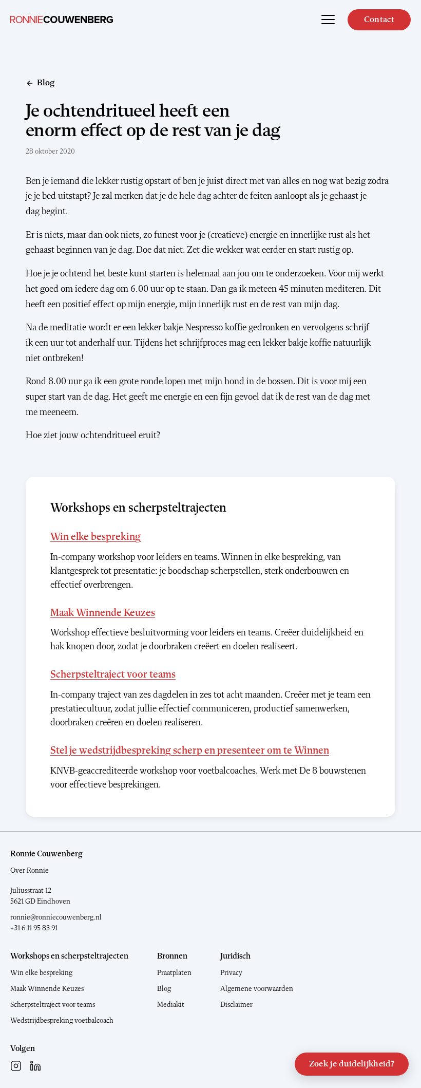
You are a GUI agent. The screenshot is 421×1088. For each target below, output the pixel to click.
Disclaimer (236, 1004)
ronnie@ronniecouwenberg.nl (56, 917)
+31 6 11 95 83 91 (34, 928)
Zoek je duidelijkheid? (351, 1064)
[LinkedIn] (35, 1066)
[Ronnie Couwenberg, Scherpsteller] (61, 19)
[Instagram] (16, 1066)
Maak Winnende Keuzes (102, 613)
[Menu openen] (328, 19)
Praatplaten (174, 973)
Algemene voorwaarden (256, 988)
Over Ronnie (29, 870)
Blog (164, 988)
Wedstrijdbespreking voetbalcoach (61, 1020)
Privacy (231, 973)
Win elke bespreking (95, 537)
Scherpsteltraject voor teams (113, 675)
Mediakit (170, 1004)
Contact (379, 19)
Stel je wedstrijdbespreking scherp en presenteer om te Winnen (189, 751)
